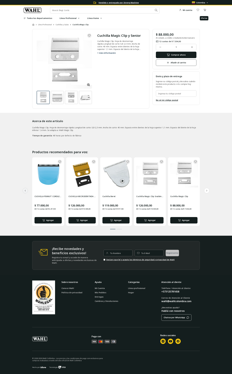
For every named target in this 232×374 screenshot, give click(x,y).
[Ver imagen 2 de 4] (57, 97)
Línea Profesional (45, 25)
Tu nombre (115, 253)
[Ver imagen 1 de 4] (43, 97)
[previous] (25, 190)
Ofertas (204, 18)
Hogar (131, 292)
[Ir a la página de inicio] (32, 10)
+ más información (106, 53)
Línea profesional (136, 288)
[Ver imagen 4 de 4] (85, 97)
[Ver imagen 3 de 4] (71, 97)
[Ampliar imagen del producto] (88, 85)
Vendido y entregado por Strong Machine (119, 2)
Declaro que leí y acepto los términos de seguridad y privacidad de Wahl (140, 259)
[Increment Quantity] (192, 47)
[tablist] (116, 227)
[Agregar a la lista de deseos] (89, 35)
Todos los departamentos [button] (39, 18)
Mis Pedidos (100, 292)
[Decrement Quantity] (160, 47)
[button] (79, 18)
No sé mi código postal (167, 100)
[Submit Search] (156, 10)
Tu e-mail (145, 253)
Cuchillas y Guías (62, 25)
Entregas (99, 297)
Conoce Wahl (67, 288)
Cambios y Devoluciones (106, 301)
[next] (206, 190)
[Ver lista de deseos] (197, 10)
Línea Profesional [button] (68, 18)
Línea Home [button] (93, 18)
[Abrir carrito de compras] (204, 10)
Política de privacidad (71, 292)
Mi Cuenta (100, 288)
